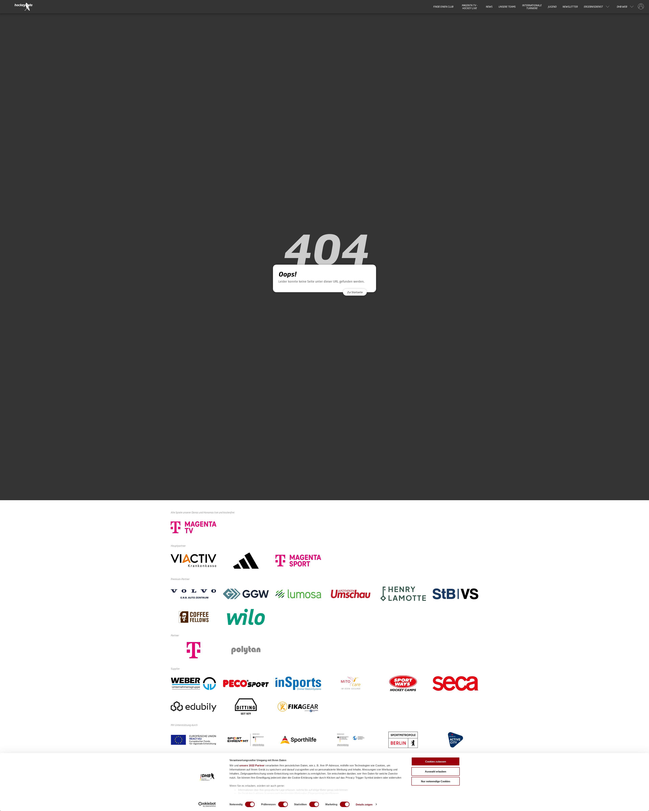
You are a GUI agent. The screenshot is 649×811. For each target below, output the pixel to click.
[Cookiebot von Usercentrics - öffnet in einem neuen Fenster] (207, 804)
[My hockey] (641, 6)
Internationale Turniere (532, 7)
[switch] (283, 804)
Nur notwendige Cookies (435, 781)
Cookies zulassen (435, 761)
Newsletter (570, 6)
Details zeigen (364, 804)
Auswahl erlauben (435, 771)
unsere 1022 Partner (252, 765)
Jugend (552, 6)
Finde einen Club (443, 6)
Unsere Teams (506, 6)
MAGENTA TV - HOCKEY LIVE (469, 7)
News (489, 6)
